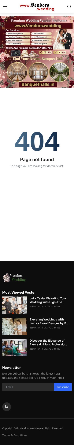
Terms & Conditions (14, 435)
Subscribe (63, 387)
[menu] (4, 6)
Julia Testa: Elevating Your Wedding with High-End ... (48, 300)
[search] (69, 6)
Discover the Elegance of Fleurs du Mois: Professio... (48, 342)
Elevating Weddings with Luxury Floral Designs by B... (49, 321)
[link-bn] (37, 52)
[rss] (6, 406)
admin (33, 306)
